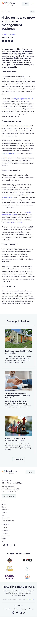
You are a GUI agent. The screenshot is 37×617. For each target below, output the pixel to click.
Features (4, 533)
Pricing (4, 538)
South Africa (22, 599)
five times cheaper (23, 126)
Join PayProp (5, 530)
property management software (22, 99)
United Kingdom (12, 599)
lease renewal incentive (10, 153)
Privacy (31, 609)
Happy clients (6, 158)
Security (23, 609)
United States (30, 599)
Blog (3, 515)
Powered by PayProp (8, 520)
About (4, 504)
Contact (4, 528)
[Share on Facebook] (6, 41)
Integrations (5, 536)
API (3, 541)
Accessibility (7, 609)
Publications (5, 510)
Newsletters (5, 518)
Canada (5, 599)
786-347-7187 (7, 481)
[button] (30, 472)
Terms (16, 609)
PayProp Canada (9, 34)
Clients (4, 507)
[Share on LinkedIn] (9, 41)
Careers (4, 512)
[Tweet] (12, 41)
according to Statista (15, 222)
